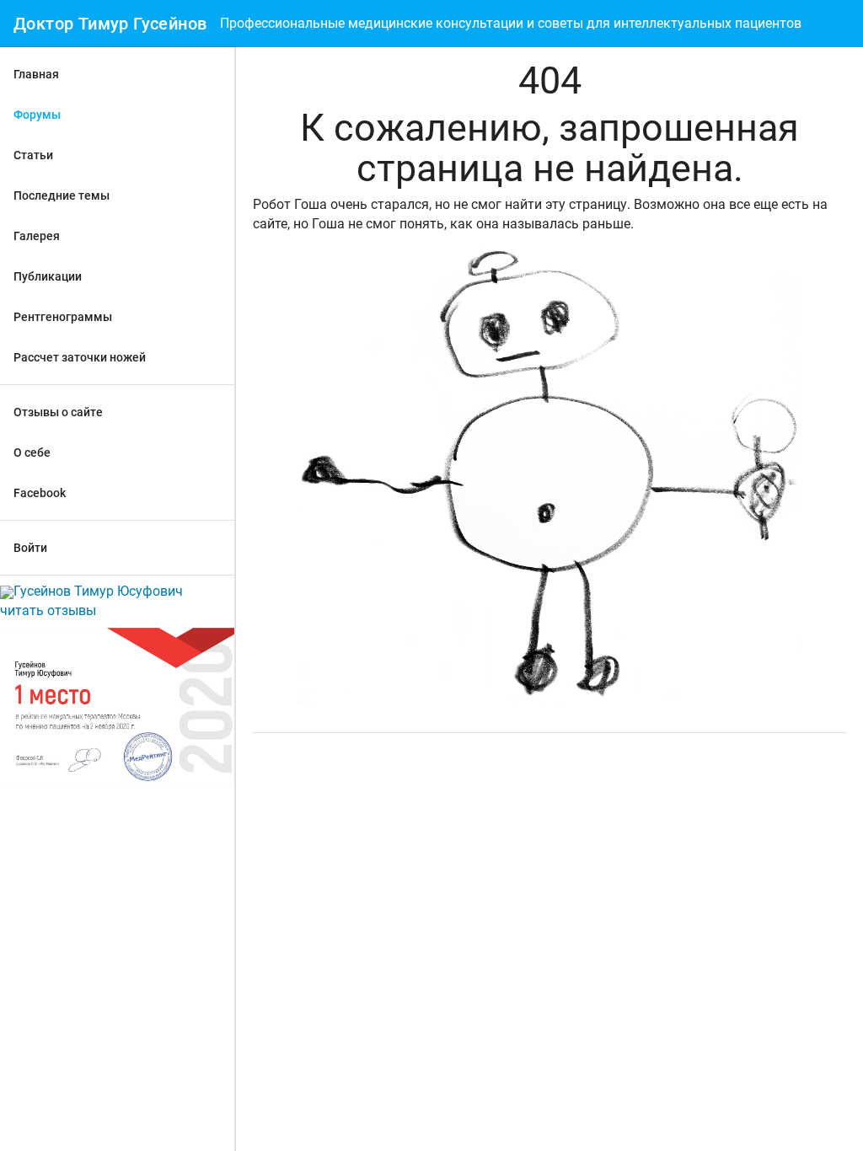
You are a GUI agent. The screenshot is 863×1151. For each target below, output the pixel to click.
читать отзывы (48, 610)
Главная (36, 74)
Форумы (37, 114)
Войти (30, 547)
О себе (32, 452)
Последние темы (61, 195)
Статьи (33, 155)
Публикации (47, 276)
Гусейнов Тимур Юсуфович (98, 591)
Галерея (36, 236)
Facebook (39, 493)
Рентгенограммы (62, 317)
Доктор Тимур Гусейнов (109, 23)
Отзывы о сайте (58, 412)
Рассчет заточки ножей (79, 357)
